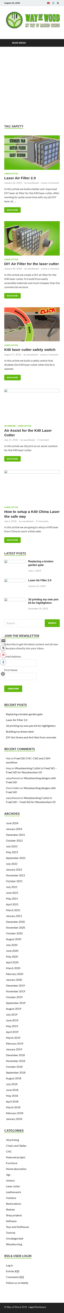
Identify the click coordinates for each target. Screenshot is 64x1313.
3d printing (10, 426)
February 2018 (14, 1113)
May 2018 (12, 1095)
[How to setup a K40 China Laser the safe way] (32, 488)
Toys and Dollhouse (17, 1226)
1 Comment (43, 440)
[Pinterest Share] (3, 655)
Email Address (12, 656)
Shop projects (14, 1215)
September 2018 (15, 1072)
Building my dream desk (20, 731)
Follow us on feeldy (17, 1282)
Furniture (11, 1163)
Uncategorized (14, 1238)
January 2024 (14, 828)
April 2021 (12, 904)
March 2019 (13, 1037)
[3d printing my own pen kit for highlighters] (15, 599)
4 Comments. (42, 521)
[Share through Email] (3, 641)
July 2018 (11, 1084)
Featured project (15, 1157)
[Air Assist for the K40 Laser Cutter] (32, 407)
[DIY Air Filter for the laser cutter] (32, 239)
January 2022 (14, 869)
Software (11, 1221)
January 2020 (14, 979)
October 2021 (14, 881)
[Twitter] (58, 3)
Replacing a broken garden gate (24, 714)
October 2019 (14, 997)
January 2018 (14, 1118)
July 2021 (11, 886)
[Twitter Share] (3, 648)
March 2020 (13, 968)
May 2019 (12, 1026)
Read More (11, 209)
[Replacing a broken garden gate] (15, 561)
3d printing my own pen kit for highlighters (31, 725)
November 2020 (15, 927)
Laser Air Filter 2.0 (20, 178)
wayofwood (33, 182)
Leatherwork (13, 1192)
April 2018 (12, 1101)
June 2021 (12, 892)
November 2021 (15, 875)
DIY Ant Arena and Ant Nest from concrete (31, 737)
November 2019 (15, 991)
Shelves (10, 1209)
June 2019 (12, 1020)
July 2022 (11, 863)
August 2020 (13, 939)
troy (8, 768)
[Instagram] (53, 3)
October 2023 (14, 840)
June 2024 (12, 823)
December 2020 (15, 921)
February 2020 (14, 973)
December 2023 (15, 834)
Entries (12, 1271)
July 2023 (11, 846)
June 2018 (12, 1089)
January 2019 (14, 1049)
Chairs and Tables (16, 1145)
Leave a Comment (50, 182)
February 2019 (14, 1043)
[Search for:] (32, 623)
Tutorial (10, 1232)
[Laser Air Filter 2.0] (32, 153)
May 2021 (12, 898)
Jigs (8, 1174)
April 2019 (12, 1031)
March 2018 (13, 1107)
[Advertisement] (32, 86)
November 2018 (15, 1060)
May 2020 (12, 956)
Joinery (10, 1180)
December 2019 (15, 985)
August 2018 (13, 1078)
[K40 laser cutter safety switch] (32, 325)
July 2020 (11, 944)
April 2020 (12, 962)
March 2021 (13, 910)
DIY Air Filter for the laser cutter (31, 264)
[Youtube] (48, 3)
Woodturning (14, 1244)
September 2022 (15, 857)
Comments (15, 1277)
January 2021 (14, 915)
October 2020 (14, 933)
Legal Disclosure (37, 1306)
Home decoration (16, 1168)
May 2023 (12, 852)
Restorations (13, 1203)
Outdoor (11, 1197)
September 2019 (15, 1002)
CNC (9, 1151)
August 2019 (13, 1008)
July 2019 (11, 1014)
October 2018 (14, 1066)
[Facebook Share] (3, 662)
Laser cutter (11, 173)
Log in (9, 1265)
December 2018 (15, 1055)
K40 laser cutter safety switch (29, 350)
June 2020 (12, 950)
